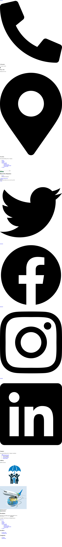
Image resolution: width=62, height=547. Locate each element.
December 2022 (4, 533)
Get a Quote (2, 171)
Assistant (3, 537)
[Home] (1, 0)
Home (3, 175)
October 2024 (4, 532)
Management (4, 538)
